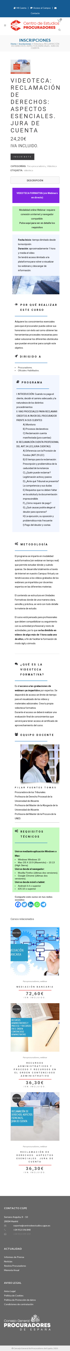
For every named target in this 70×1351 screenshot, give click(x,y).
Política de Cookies (13, 1295)
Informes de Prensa (14, 1257)
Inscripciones (25, 44)
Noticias (8, 1261)
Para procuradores (36, 166)
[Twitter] (24, 904)
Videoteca (52, 166)
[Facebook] (18, 904)
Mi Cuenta (21, 8)
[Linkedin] (31, 904)
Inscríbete (22, 157)
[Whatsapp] (37, 904)
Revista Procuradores (15, 1265)
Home (13, 44)
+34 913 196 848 (22, 1229)
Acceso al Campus (42, 8)
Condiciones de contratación (18, 1304)
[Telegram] (43, 904)
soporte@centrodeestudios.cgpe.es (31, 1225)
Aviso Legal (9, 1291)
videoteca (28, 170)
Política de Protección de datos (20, 1299)
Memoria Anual (11, 1270)
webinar (43, 981)
